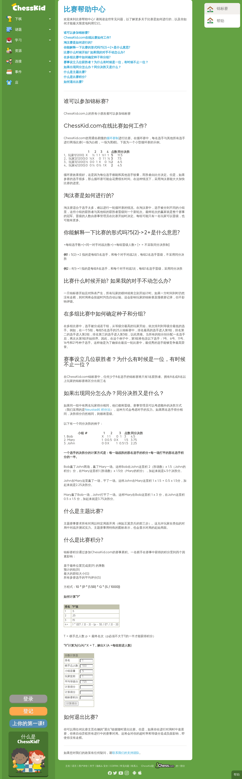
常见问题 (125, 766)
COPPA (114, 766)
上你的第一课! (28, 723)
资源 (18, 50)
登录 (28, 699)
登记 (28, 711)
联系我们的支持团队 (125, 752)
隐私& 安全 (102, 766)
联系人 (134, 766)
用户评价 (83, 766)
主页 (68, 766)
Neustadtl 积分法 (97, 409)
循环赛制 (112, 138)
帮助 (237, 774)
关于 (92, 766)
